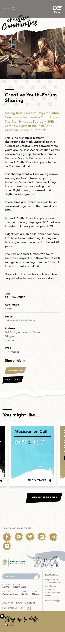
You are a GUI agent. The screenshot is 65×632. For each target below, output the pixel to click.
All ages (9, 308)
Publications (9, 608)
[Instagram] (41, 536)
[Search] (36, 577)
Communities (10, 593)
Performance (12, 351)
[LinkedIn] (6, 545)
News (6, 585)
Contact (30, 603)
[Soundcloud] (53, 536)
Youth (25, 593)
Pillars (35, 593)
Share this (13, 360)
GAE (23, 608)
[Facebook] (6, 536)
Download (50, 600)
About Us (7, 603)
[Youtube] (18, 536)
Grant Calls (19, 585)
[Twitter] (30, 536)
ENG (29, 608)
